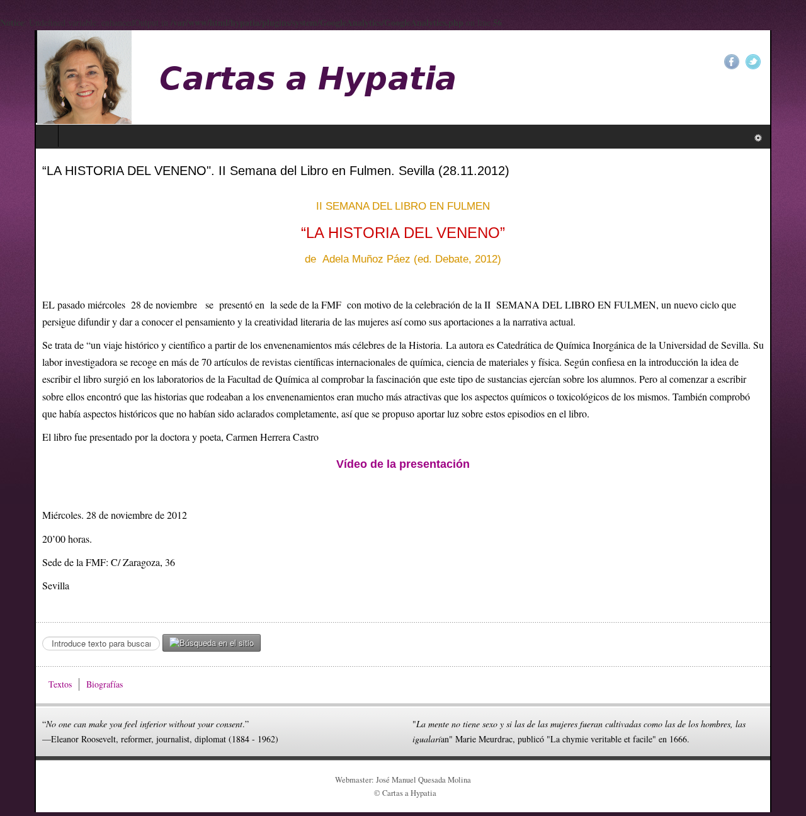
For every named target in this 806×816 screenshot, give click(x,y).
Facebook (766, 61)
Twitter (787, 61)
